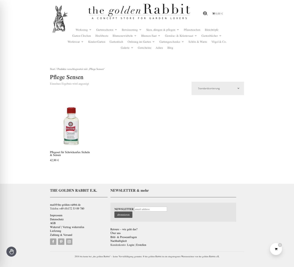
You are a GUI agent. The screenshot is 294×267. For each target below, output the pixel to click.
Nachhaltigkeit (118, 241)
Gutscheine (144, 48)
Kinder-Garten (96, 42)
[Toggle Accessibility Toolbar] (11, 251)
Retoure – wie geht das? (123, 229)
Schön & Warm (197, 42)
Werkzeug (82, 30)
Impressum (56, 215)
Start (52, 69)
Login (130, 245)
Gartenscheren (104, 30)
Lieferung (55, 231)
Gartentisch (116, 42)
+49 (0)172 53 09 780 (71, 208)
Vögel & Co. (219, 42)
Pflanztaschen (192, 30)
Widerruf (55, 227)
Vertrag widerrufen (73, 227)
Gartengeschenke (169, 42)
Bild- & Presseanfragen (123, 237)
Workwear (74, 42)
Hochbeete (101, 36)
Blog (170, 48)
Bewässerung (130, 30)
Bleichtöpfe (211, 30)
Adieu (159, 48)
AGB (53, 223)
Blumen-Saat (149, 36)
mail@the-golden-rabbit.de (65, 204)
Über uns (115, 233)
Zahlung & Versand (61, 235)
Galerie (125, 48)
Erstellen (141, 245)
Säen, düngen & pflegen (160, 30)
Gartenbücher (209, 36)
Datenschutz (57, 219)
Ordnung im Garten (139, 42)
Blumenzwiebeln (123, 36)
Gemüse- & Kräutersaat (179, 36)
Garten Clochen (81, 36)
